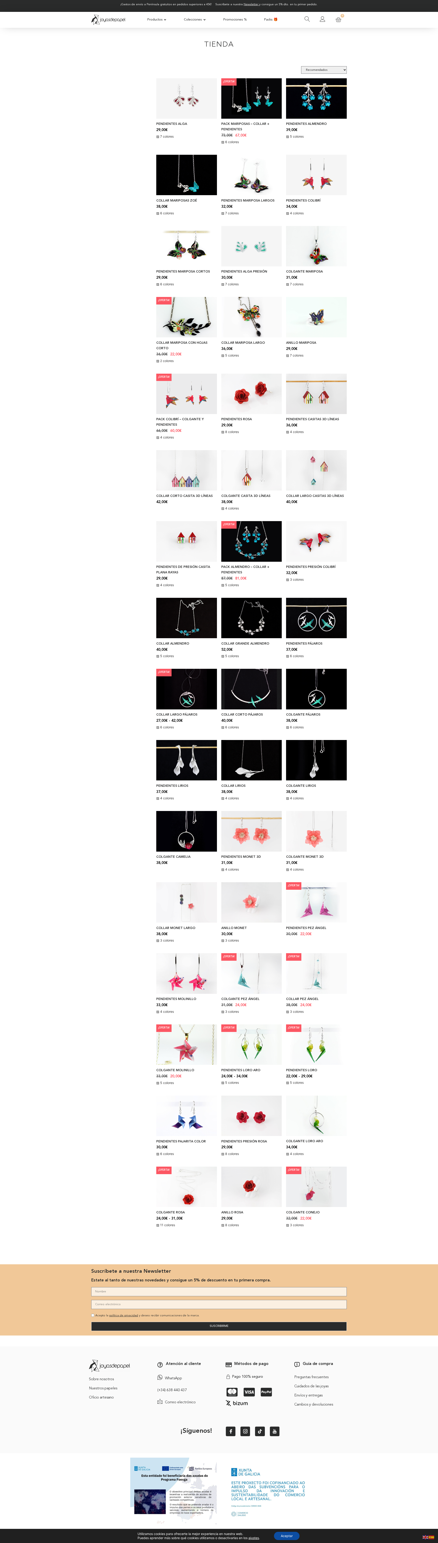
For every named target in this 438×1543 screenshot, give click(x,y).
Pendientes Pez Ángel (306, 928)
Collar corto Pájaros (242, 714)
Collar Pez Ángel (302, 999)
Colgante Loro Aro (304, 1141)
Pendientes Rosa (236, 419)
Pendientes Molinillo (176, 999)
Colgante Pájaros (303, 714)
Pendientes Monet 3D (241, 857)
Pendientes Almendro (306, 124)
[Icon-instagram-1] (245, 1431)
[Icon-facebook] (230, 1431)
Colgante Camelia (173, 857)
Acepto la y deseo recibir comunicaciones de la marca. (147, 1315)
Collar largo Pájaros (176, 714)
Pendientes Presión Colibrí (311, 567)
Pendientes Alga (171, 124)
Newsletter (251, 4)
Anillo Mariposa (301, 343)
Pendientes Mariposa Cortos (183, 271)
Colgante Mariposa (304, 271)
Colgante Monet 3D (305, 857)
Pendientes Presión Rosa (244, 1141)
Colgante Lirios (301, 786)
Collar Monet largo (175, 928)
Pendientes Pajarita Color (181, 1141)
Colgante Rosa (170, 1212)
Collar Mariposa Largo (243, 343)
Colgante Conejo (303, 1212)
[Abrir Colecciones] (204, 19)
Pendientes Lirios (172, 786)
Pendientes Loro (301, 1070)
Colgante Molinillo (175, 1070)
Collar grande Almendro (245, 644)
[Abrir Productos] (165, 19)
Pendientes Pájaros (304, 644)
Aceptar (287, 1536)
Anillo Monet (234, 928)
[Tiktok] (260, 1431)
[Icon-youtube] (274, 1431)
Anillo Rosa (232, 1212)
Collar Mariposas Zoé (176, 200)
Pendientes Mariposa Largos (247, 200)
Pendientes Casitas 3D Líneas (312, 419)
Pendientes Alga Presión (244, 271)
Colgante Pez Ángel (240, 999)
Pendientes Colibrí (303, 200)
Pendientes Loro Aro (240, 1070)
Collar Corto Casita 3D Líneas (184, 496)
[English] (426, 1537)
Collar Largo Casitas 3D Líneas (315, 496)
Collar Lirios (233, 786)
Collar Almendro (172, 644)
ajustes (253, 1538)
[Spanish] (432, 1537)
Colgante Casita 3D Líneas (245, 496)
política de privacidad (123, 1315)
